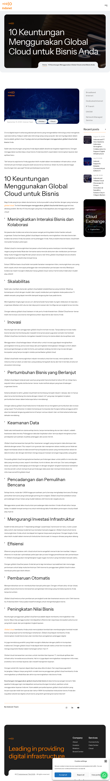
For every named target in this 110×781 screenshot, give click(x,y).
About (75, 742)
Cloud (53, 121)
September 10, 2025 (14, 122)
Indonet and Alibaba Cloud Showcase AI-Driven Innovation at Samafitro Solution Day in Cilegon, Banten (99, 186)
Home (44, 65)
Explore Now (95, 229)
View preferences (98, 775)
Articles (41, 121)
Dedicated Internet (94, 101)
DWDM (89, 112)
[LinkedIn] (72, 708)
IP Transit (90, 106)
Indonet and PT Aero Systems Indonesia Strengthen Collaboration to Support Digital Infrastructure (99, 146)
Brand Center (78, 751)
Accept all (63, 775)
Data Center (93, 745)
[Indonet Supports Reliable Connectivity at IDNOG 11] (88, 162)
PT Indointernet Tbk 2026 (25, 774)
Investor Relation (76, 746)
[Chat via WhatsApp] (104, 775)
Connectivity (94, 742)
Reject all (80, 775)
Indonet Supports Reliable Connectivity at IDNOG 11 (99, 166)
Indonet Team (28, 122)
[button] (106, 761)
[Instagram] (66, 708)
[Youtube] (78, 708)
